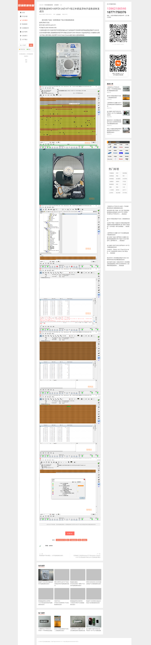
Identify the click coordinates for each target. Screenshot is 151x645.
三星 (124, 187)
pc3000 (111, 192)
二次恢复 (111, 190)
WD (68, 540)
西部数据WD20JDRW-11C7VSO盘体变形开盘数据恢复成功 (45, 602)
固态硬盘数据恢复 (125, 173)
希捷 (117, 176)
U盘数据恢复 (111, 182)
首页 (23, 12)
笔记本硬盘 (118, 193)
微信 (29, 49)
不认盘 (124, 184)
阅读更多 (124, 214)
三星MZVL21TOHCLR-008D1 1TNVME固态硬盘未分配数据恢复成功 (118, 207)
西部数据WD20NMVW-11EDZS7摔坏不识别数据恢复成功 (77, 602)
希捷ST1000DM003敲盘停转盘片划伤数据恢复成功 (93, 602)
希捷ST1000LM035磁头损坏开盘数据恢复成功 (45, 583)
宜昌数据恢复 (22, 54)
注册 (26, 61)
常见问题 (24, 16)
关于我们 (24, 39)
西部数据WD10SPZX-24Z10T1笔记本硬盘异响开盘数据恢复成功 (69, 10)
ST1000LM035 (125, 193)
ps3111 (124, 190)
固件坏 (117, 190)
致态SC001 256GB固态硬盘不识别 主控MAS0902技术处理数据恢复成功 (118, 258)
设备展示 (24, 35)
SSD (117, 173)
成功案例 (24, 20)
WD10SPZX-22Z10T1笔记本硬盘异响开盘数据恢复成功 (61, 583)
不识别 (124, 181)
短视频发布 (25, 28)
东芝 (117, 184)
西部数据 (84, 540)
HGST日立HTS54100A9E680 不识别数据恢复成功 (61, 602)
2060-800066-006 (61, 540)
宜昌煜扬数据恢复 (26, 5)
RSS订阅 (22, 49)
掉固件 (117, 181)
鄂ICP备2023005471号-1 (57, 641)
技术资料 (24, 32)
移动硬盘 (111, 178)
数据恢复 (24, 24)
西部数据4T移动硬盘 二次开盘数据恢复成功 (51, 555)
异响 (79, 540)
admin (51, 545)
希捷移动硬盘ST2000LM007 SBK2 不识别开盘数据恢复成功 (77, 583)
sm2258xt (125, 179)
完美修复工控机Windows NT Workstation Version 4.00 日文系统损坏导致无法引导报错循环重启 (86, 556)
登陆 (26, 60)
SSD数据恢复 (30, 54)
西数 (110, 187)
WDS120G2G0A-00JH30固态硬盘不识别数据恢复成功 (93, 583)
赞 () (70, 533)
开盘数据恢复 (73, 540)
